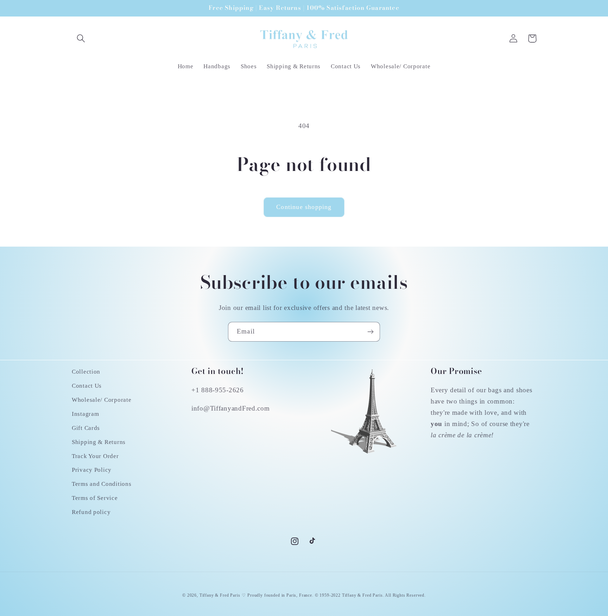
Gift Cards (86, 428)
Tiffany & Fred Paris (220, 595)
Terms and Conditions (101, 484)
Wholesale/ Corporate (101, 399)
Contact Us (87, 385)
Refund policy (91, 512)
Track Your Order (95, 456)
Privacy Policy (92, 469)
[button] (81, 38)
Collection (86, 371)
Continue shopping (303, 206)
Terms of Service (95, 498)
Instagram (85, 414)
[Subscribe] (370, 332)
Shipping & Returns (99, 442)
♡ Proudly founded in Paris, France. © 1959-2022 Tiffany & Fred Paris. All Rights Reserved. (334, 595)
